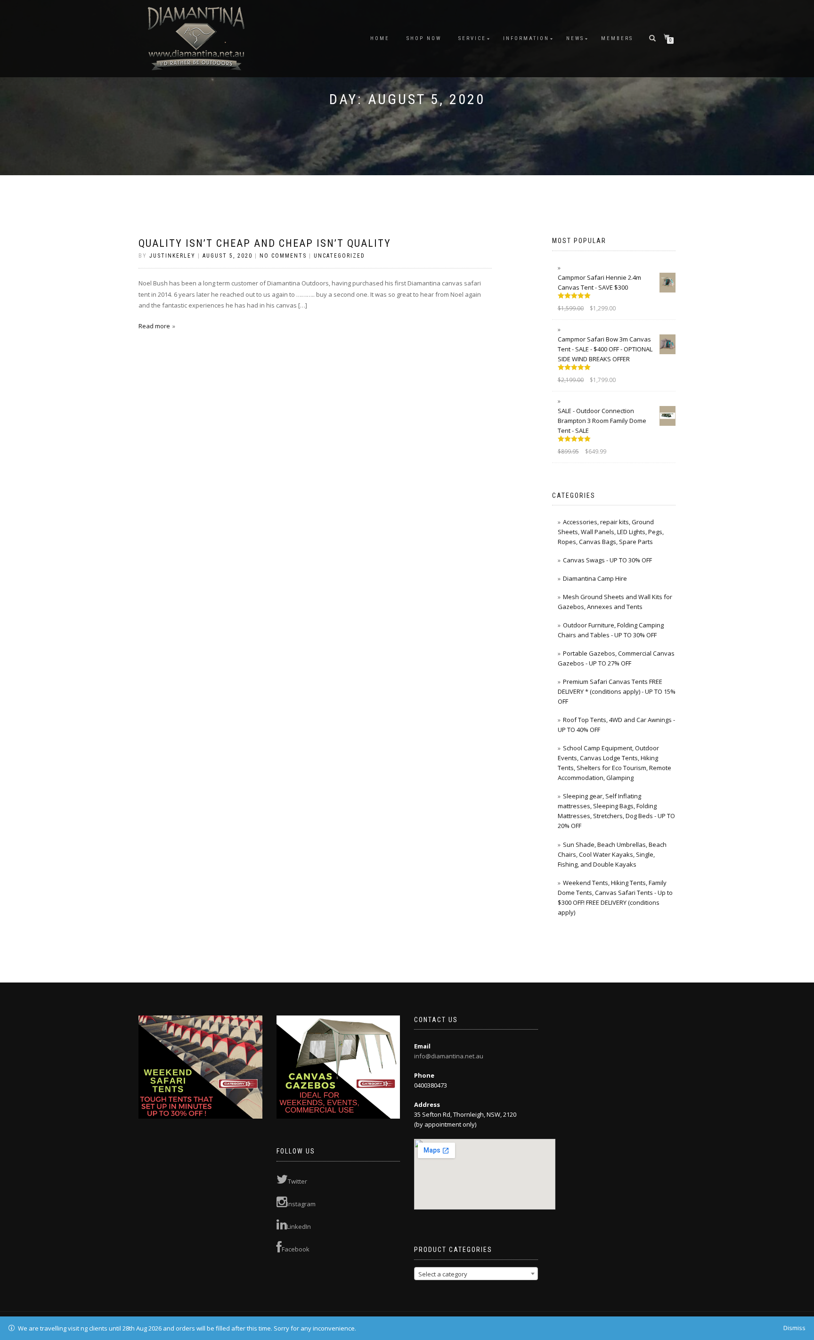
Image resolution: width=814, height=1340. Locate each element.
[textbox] (476, 1274)
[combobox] (476, 1273)
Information (526, 38)
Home (380, 38)
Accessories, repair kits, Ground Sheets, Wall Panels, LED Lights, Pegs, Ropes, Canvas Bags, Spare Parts (611, 532)
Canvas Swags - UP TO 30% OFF (607, 560)
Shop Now (424, 38)
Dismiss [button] (794, 1328)
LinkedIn (299, 1226)
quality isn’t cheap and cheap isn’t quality (264, 243)
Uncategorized (339, 255)
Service (472, 38)
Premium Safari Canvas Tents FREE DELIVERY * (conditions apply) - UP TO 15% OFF (617, 691)
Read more (154, 326)
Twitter (297, 1181)
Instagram (301, 1204)
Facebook (295, 1249)
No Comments (283, 255)
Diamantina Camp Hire (595, 578)
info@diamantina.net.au (448, 1056)
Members (617, 38)
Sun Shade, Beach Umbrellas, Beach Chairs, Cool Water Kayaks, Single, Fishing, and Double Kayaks (612, 854)
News (575, 38)
